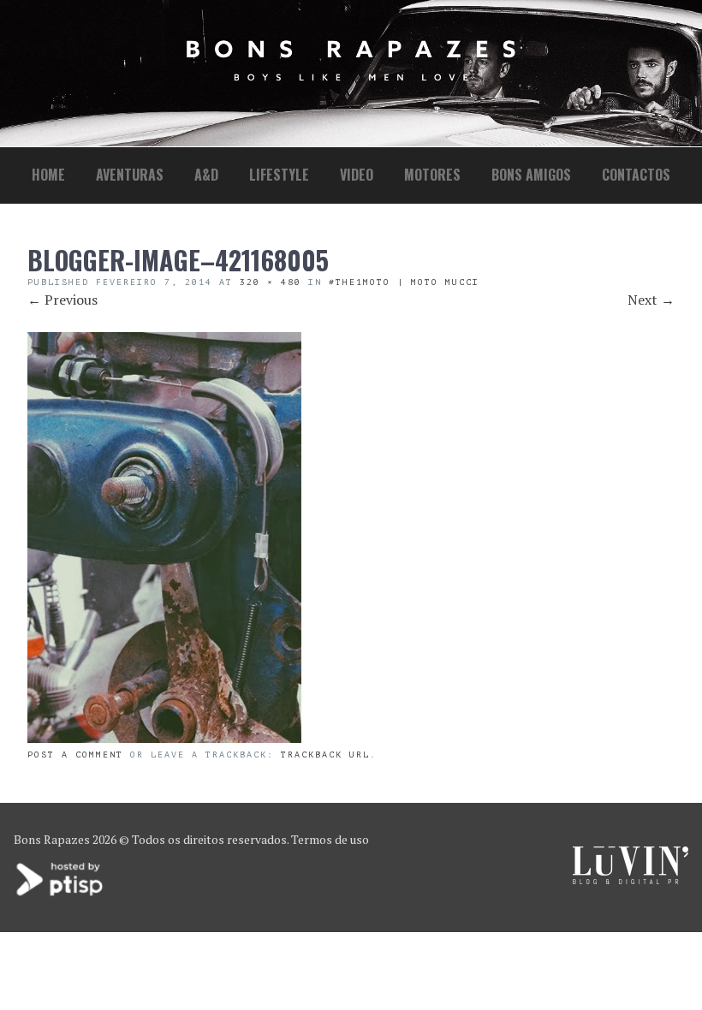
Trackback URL (325, 754)
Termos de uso (330, 839)
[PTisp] (61, 894)
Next (651, 299)
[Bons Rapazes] (351, 76)
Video (356, 174)
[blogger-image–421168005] (164, 737)
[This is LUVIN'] (630, 879)
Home (48, 174)
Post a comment (75, 754)
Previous (62, 299)
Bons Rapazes (52, 839)
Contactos (636, 174)
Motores (432, 174)
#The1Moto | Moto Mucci (404, 282)
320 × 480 (270, 282)
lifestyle (279, 174)
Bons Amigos (531, 174)
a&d (206, 174)
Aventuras (130, 174)
